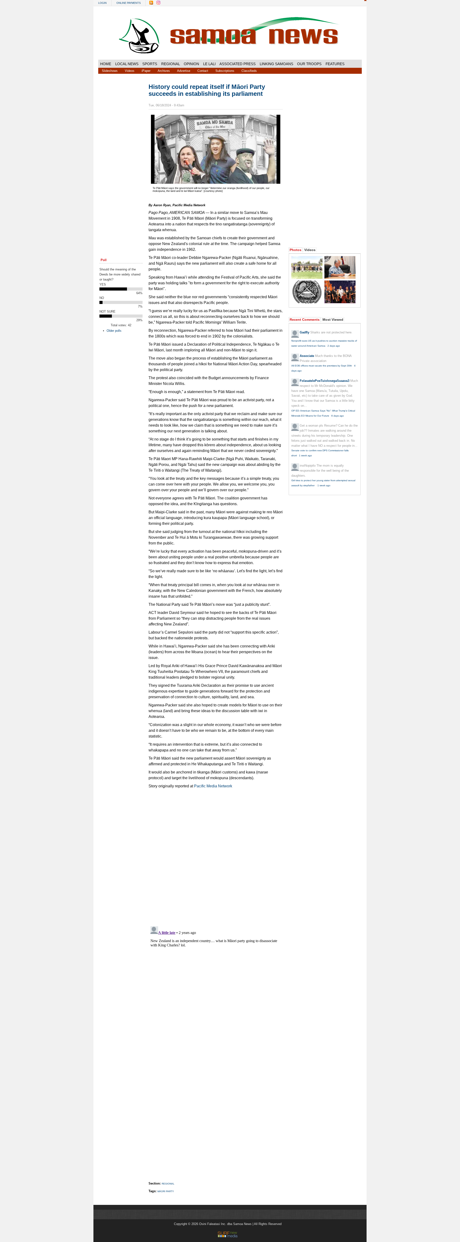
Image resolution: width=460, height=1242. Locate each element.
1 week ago (305, 455)
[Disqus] (216, 984)
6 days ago (337, 415)
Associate (307, 356)
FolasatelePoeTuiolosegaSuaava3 (324, 381)
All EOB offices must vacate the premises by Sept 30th (321, 365)
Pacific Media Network (212, 786)
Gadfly (304, 332)
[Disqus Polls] (216, 859)
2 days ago (334, 345)
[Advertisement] (121, 156)
